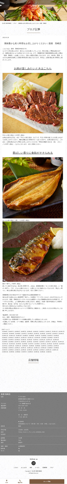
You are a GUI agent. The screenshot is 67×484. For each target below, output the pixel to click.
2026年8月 (4, 331)
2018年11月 (55, 350)
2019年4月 (23, 350)
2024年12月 (5, 335)
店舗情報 (44, 467)
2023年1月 (35, 339)
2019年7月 (4, 350)
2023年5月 (11, 339)
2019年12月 (30, 347)
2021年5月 (43, 343)
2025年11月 (61, 331)
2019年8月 (56, 347)
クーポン (37, 467)
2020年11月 (18, 345)
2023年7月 (56, 337)
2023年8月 (50, 337)
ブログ (51, 467)
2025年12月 (55, 331)
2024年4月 (56, 335)
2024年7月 (37, 335)
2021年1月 (4, 345)
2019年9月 (50, 347)
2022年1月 (54, 341)
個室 (31, 467)
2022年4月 (35, 341)
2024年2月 (11, 337)
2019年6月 (11, 350)
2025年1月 (61, 333)
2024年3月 (4, 337)
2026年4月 (29, 331)
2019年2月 (35, 350)
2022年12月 (42, 339)
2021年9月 (18, 343)
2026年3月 (35, 331)
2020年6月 (50, 345)
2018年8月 (17, 352)
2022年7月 (17, 341)
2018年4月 (42, 352)
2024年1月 (17, 337)
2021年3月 (55, 343)
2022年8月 (11, 341)
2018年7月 (24, 352)
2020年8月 (37, 345)
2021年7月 (30, 343)
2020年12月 (11, 345)
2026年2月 (42, 331)
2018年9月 (11, 352)
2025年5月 (36, 333)
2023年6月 (4, 339)
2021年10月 (12, 343)
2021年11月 (5, 343)
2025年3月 (48, 333)
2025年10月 (5, 333)
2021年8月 (24, 343)
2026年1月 (48, 331)
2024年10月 (19, 335)
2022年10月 (56, 339)
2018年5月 (36, 352)
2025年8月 (17, 333)
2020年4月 (4, 347)
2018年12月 (48, 350)
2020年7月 (43, 345)
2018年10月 (5, 352)
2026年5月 (23, 331)
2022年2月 (48, 341)
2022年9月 (4, 341)
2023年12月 (24, 337)
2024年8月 (31, 335)
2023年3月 (23, 339)
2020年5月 (56, 345)
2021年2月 (61, 343)
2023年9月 (43, 337)
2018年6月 (30, 352)
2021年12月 (61, 341)
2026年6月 (17, 331)
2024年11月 (12, 335)
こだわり (16, 467)
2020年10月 (25, 345)
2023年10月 (37, 337)
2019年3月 (29, 350)
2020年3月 (11, 347)
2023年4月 (17, 339)
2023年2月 (29, 339)
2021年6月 (37, 343)
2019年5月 (17, 350)
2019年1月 (42, 350)
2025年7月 (24, 333)
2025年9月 (11, 333)
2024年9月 (25, 335)
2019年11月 (37, 347)
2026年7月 (11, 331)
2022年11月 (49, 339)
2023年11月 (30, 337)
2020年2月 (17, 347)
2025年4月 (42, 333)
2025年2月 (55, 333)
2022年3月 (42, 341)
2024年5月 (50, 335)
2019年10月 (43, 347)
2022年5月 (29, 341)
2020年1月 (23, 347)
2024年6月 (43, 335)
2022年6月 (23, 341)
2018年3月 (48, 352)
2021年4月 (49, 343)
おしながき (24, 467)
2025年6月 (30, 333)
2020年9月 (31, 345)
